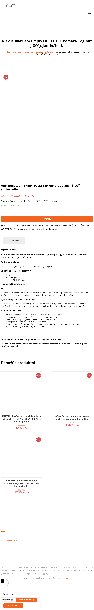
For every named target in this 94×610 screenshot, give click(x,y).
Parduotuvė (10, 4)
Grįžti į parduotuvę (26, 600)
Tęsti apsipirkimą (13, 605)
